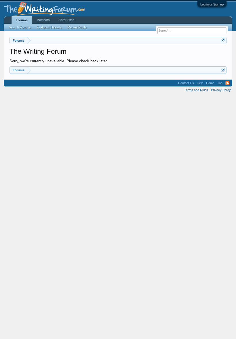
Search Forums (20, 27)
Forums (22, 20)
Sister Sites (66, 20)
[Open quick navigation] (223, 40)
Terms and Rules (196, 90)
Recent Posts (77, 27)
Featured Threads (49, 27)
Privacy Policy (221, 90)
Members (43, 20)
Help (200, 83)
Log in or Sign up (212, 4)
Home (210, 83)
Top (219, 83)
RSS (227, 83)
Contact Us (186, 83)
